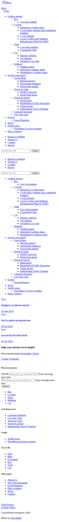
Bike (10, 456)
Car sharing (26, 58)
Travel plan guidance (30, 83)
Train (16, 44)
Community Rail (28, 50)
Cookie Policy (8, 507)
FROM (4, 374)
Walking (18, 64)
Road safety (26, 100)
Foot (10, 453)
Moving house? (28, 81)
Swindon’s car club (29, 61)
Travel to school (22, 97)
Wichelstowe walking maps (33, 72)
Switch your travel (17, 75)
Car (15, 52)
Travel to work (21, 89)
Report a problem (16, 136)
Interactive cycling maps (32, 27)
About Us (12, 139)
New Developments (17, 482)
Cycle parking (27, 36)
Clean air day (26, 106)
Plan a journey (15, 131)
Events (11, 117)
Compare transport (23, 111)
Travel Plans (20, 78)
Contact (11, 142)
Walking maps (27, 67)
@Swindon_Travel (29, 353)
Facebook (14, 359)
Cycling (18, 24)
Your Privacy (7, 504)
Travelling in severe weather (28, 128)
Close (6, 11)
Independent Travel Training (34, 109)
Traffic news (14, 125)
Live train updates (29, 47)
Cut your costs (21, 114)
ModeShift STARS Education (35, 103)
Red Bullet (16, 518)
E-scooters (13, 459)
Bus (16, 19)
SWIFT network (28, 92)
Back (3, 8)
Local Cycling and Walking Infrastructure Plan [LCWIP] (34, 40)
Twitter (4, 359)
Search (11, 145)
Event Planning (21, 120)
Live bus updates (28, 22)
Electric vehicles (28, 55)
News (10, 123)
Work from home (28, 95)
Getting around (15, 16)
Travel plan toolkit (29, 86)
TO (3, 380)
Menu (8, 2)
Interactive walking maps (32, 69)
